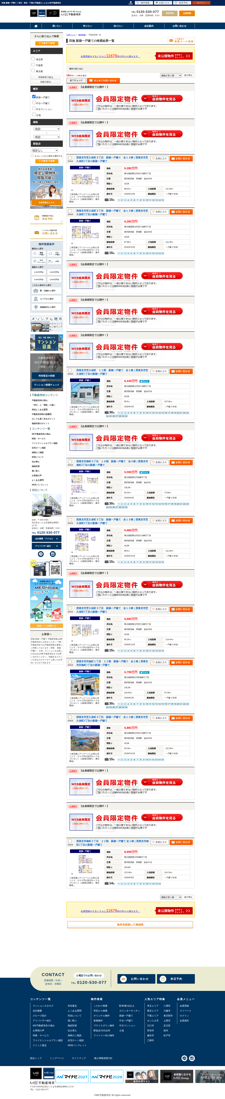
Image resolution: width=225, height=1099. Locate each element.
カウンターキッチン (129, 1010)
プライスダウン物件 (104, 1025)
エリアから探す (47, 299)
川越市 (167, 1010)
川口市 (150, 1025)
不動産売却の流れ (40, 400)
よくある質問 (38, 480)
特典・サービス (39, 438)
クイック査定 (40, 1045)
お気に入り (164, 3)
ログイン (184, 1015)
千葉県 (39, 65)
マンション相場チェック (46, 384)
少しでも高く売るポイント (44, 419)
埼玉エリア (153, 1005)
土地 (38, 115)
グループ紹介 (40, 1015)
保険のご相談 (38, 452)
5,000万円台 (54, 279)
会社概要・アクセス (44, 538)
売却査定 (72, 1005)
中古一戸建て (43, 103)
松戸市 (167, 1035)
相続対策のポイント (41, 423)
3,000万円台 (54, 272)
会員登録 (187, 13)
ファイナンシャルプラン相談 (44, 443)
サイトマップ (79, 1058)
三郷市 (150, 1040)
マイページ (185, 1010)
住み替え (36, 462)
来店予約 (170, 13)
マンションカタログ (43, 1005)
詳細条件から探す (48, 307)
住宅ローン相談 (39, 448)
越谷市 (150, 1035)
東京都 (39, 71)
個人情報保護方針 (103, 1058)
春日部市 (168, 1015)
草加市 (150, 1030)
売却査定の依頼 (47, 375)
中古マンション (44, 109)
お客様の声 (37, 475)
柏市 (166, 1030)
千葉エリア (153, 1015)
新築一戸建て (43, 97)
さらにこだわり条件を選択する (48, 156)
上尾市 (167, 1020)
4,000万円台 (38, 279)
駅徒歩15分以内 (102, 1030)
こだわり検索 (100, 1005)
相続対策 (36, 466)
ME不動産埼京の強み (41, 434)
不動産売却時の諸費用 (42, 414)
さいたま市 (153, 1020)
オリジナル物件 (102, 1015)
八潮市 (167, 1005)
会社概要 (37, 1010)
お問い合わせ (140, 978)
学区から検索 (100, 1010)
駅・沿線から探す (48, 290)
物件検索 (145, 3)
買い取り (36, 471)
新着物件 (98, 1020)
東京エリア (153, 1010)
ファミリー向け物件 (104, 1035)
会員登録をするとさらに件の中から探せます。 (110, 55)
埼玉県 (39, 59)
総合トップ (36, 1058)
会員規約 (184, 1020)
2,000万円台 (38, 272)
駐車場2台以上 (126, 1005)
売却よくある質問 (40, 409)
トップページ (57, 1058)
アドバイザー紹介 (43, 546)
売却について (38, 457)
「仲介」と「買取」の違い (44, 405)
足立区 (167, 1025)
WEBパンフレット (40, 485)
